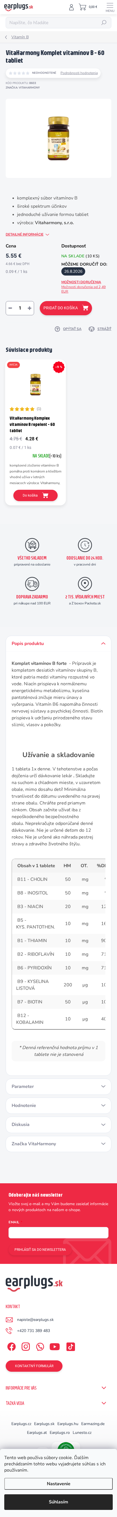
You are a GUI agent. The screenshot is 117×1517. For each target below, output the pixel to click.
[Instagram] (25, 1346)
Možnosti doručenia (83, 287)
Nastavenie (58, 1484)
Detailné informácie (24, 234)
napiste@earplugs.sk (35, 1319)
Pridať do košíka (60, 308)
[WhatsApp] (39, 1346)
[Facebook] (11, 1346)
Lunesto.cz (82, 1432)
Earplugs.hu (67, 1423)
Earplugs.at (37, 1432)
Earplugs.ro (60, 1432)
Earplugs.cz (21, 1423)
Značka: (23, 88)
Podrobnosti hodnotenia (79, 73)
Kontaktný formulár (34, 1366)
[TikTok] (70, 1346)
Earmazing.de (93, 1423)
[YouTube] (54, 1346)
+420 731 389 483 (33, 1330)
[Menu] (110, 7)
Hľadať (104, 23)
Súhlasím (58, 1502)
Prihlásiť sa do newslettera (40, 1250)
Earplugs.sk (44, 1423)
